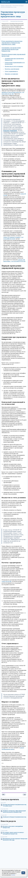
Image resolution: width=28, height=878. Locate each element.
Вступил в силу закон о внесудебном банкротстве (13, 827)
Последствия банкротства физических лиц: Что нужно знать (14, 805)
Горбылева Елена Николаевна (16, 21)
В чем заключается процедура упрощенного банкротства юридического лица (12, 42)
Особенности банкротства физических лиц (14, 817)
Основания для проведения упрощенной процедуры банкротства (11, 49)
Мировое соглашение (11, 74)
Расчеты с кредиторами (12, 69)
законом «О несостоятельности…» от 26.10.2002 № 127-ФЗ (13, 93)
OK (23, 872)
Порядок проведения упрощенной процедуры (13, 55)
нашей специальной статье (13, 748)
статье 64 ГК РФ (6, 581)
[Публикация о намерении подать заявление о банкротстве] (24, 795)
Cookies (13, 875)
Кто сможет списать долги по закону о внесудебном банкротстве (13, 833)
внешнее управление (10, 130)
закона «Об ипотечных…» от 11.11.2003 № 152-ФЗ (14, 260)
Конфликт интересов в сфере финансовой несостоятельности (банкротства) (14, 811)
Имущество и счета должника (14, 66)
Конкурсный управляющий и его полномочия (15, 63)
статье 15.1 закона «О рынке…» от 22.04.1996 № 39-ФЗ (13, 238)
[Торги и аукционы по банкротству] (3, 795)
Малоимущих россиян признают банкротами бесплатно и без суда (15, 839)
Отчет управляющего (11, 71)
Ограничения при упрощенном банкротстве (14, 59)
